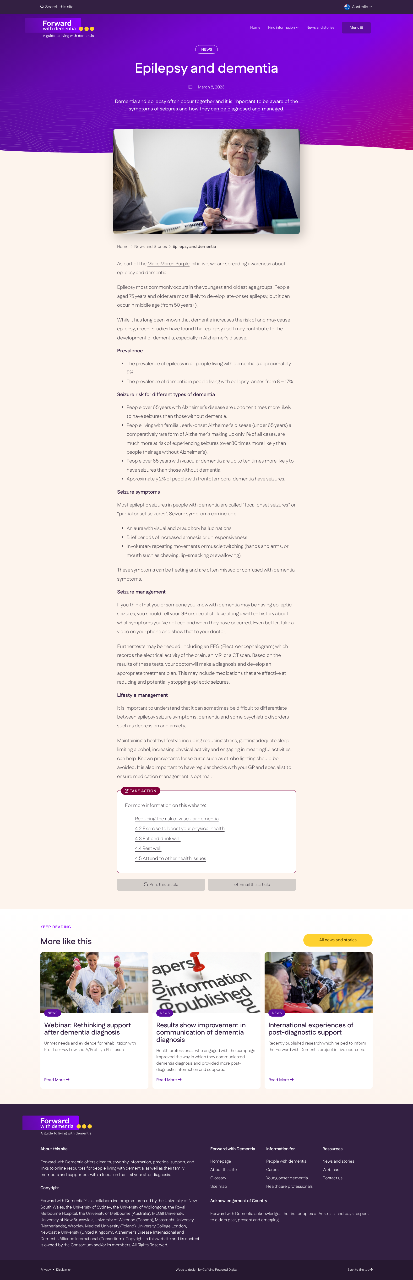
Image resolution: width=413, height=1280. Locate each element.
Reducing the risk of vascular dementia (177, 818)
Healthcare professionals (289, 1186)
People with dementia (286, 1161)
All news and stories (338, 940)
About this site (223, 1170)
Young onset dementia (287, 1178)
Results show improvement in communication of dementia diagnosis (201, 1033)
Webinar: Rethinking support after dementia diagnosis (87, 1029)
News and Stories (150, 247)
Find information (282, 27)
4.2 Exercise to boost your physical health (180, 828)
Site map (218, 1186)
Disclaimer (63, 1269)
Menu (355, 27)
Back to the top (359, 1269)
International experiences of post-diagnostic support (310, 1029)
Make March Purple (168, 263)
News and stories (320, 27)
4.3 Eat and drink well (158, 838)
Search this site (59, 7)
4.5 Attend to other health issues (170, 858)
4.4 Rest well (148, 848)
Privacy (45, 1269)
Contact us (332, 1178)
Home (255, 27)
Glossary (218, 1178)
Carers (272, 1170)
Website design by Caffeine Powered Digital (206, 1269)
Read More (55, 1080)
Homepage (220, 1161)
